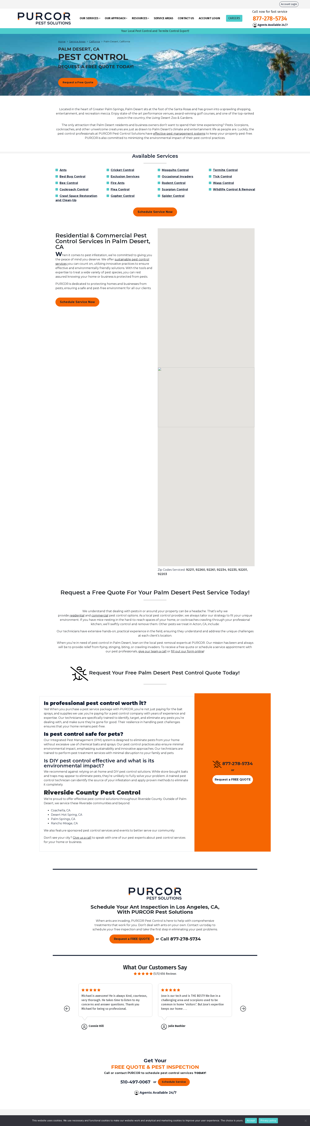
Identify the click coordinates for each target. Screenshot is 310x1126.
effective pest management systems (179, 133)
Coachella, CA (60, 810)
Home (61, 41)
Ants (63, 170)
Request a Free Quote (78, 82)
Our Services (89, 18)
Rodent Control (173, 183)
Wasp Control (223, 183)
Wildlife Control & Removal (234, 189)
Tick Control (222, 176)
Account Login (289, 4)
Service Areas (163, 18)
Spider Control (173, 196)
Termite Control (225, 170)
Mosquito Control (175, 170)
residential (77, 615)
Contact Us (186, 18)
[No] (305, 1120)
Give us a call (82, 837)
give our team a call (152, 651)
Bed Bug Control (72, 176)
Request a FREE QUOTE (233, 779)
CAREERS (234, 18)
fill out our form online (187, 651)
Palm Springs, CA (63, 819)
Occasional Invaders (177, 176)
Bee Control (69, 183)
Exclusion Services (125, 176)
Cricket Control (122, 170)
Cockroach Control (74, 189)
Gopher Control (123, 196)
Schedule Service (174, 1081)
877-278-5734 (237, 763)
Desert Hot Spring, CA (66, 814)
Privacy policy (268, 1120)
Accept (251, 1120)
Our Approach (115, 18)
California (94, 41)
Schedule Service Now (155, 212)
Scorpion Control (175, 189)
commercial (99, 615)
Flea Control (120, 189)
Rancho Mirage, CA (64, 823)
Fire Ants (118, 183)
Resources (139, 18)
